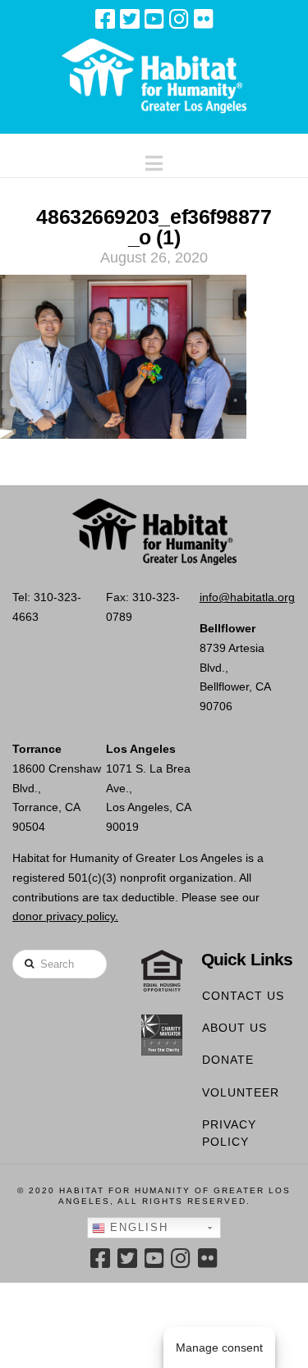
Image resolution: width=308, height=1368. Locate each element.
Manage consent (219, 1347)
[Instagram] (179, 19)
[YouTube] (154, 19)
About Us (234, 1027)
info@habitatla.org (247, 597)
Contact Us (243, 995)
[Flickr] (204, 19)
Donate (228, 1059)
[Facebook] (105, 19)
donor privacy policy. (65, 916)
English (136, 1227)
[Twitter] (130, 19)
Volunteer (240, 1092)
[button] (154, 159)
